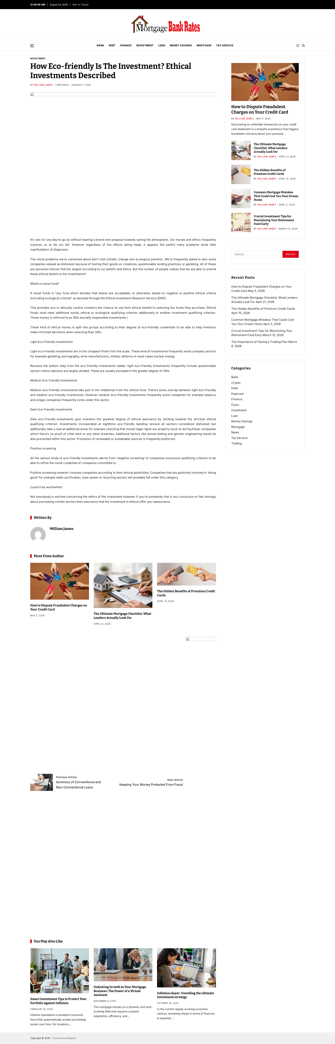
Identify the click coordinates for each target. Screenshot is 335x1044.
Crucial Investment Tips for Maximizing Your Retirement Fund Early (274, 220)
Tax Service (224, 45)
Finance (126, 45)
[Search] (303, 45)
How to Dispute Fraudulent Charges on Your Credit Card (259, 109)
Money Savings (181, 45)
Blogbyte (71, 1038)
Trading (236, 443)
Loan (161, 45)
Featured (237, 394)
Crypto (236, 382)
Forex (235, 405)
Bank (100, 45)
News (235, 432)
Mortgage (204, 45)
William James (43, 85)
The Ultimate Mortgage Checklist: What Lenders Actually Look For (270, 147)
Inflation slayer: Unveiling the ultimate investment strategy (185, 995)
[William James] (38, 534)
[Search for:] (255, 255)
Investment (145, 45)
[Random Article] (297, 45)
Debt (112, 45)
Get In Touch (80, 4)
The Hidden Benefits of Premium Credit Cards (270, 172)
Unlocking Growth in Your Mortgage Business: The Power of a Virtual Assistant (120, 991)
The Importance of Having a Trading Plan (259, 342)
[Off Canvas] (32, 45)
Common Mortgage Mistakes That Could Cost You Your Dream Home (276, 196)
